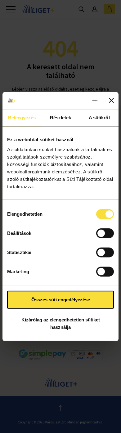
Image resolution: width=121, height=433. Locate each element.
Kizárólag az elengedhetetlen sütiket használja (60, 323)
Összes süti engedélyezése (60, 299)
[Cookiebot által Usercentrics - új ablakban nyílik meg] (72, 100)
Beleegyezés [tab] (22, 117)
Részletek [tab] (60, 117)
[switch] (105, 233)
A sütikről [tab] (99, 117)
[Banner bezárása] (111, 100)
